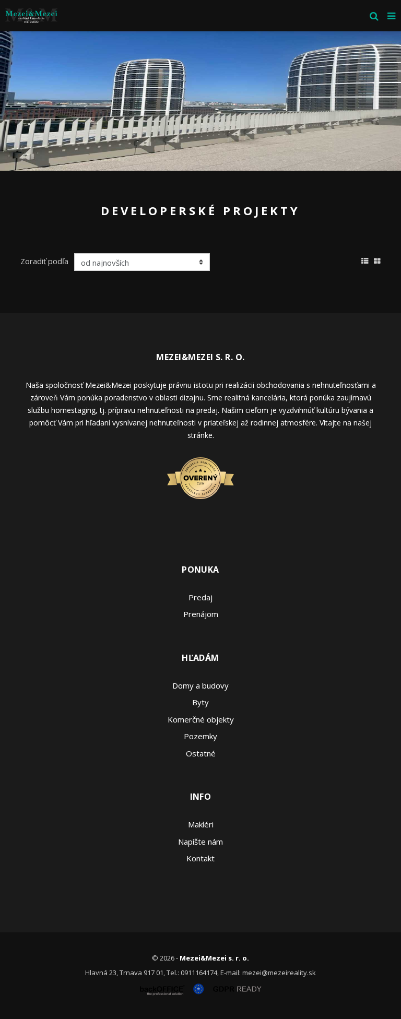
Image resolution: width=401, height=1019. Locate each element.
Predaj (200, 597)
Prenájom (200, 614)
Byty (200, 702)
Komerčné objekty (201, 719)
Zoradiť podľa (44, 261)
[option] (200, 101)
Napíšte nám (200, 841)
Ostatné (201, 753)
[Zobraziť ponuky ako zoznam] (365, 259)
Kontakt (200, 858)
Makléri (201, 824)
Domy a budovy (200, 685)
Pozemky (200, 736)
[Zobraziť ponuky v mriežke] (377, 259)
